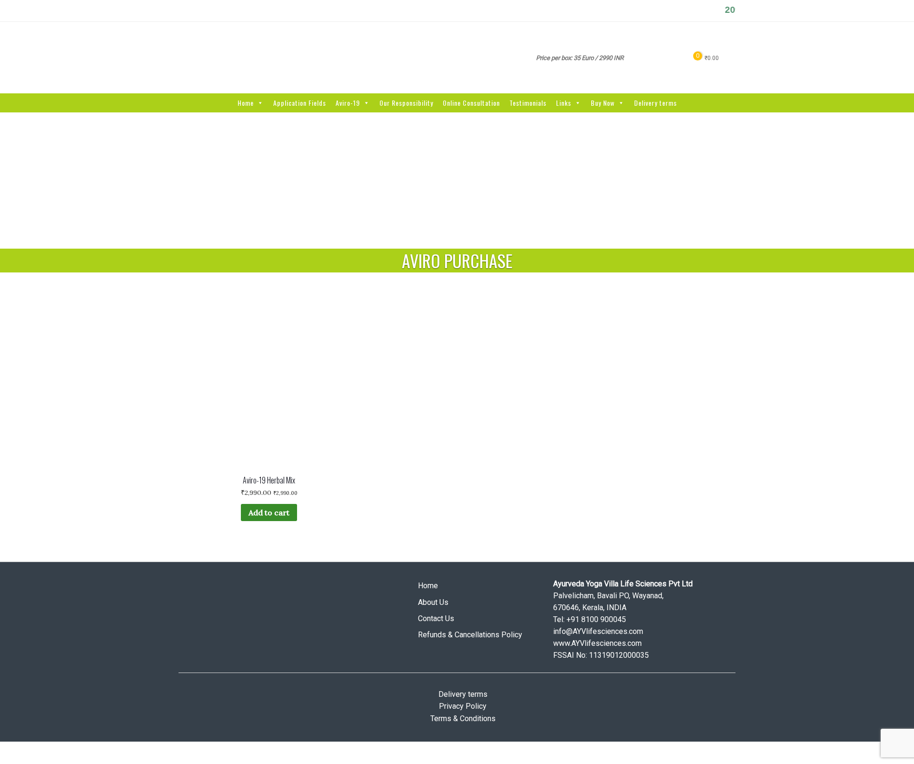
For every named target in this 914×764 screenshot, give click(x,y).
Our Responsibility (406, 103)
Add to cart (268, 512)
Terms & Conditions (463, 718)
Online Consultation (471, 103)
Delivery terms (655, 103)
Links (563, 103)
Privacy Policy (463, 706)
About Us (433, 602)
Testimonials (527, 103)
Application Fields (299, 103)
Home (246, 103)
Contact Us (436, 618)
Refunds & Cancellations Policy (470, 634)
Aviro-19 (348, 103)
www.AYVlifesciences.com (597, 643)
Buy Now (603, 103)
